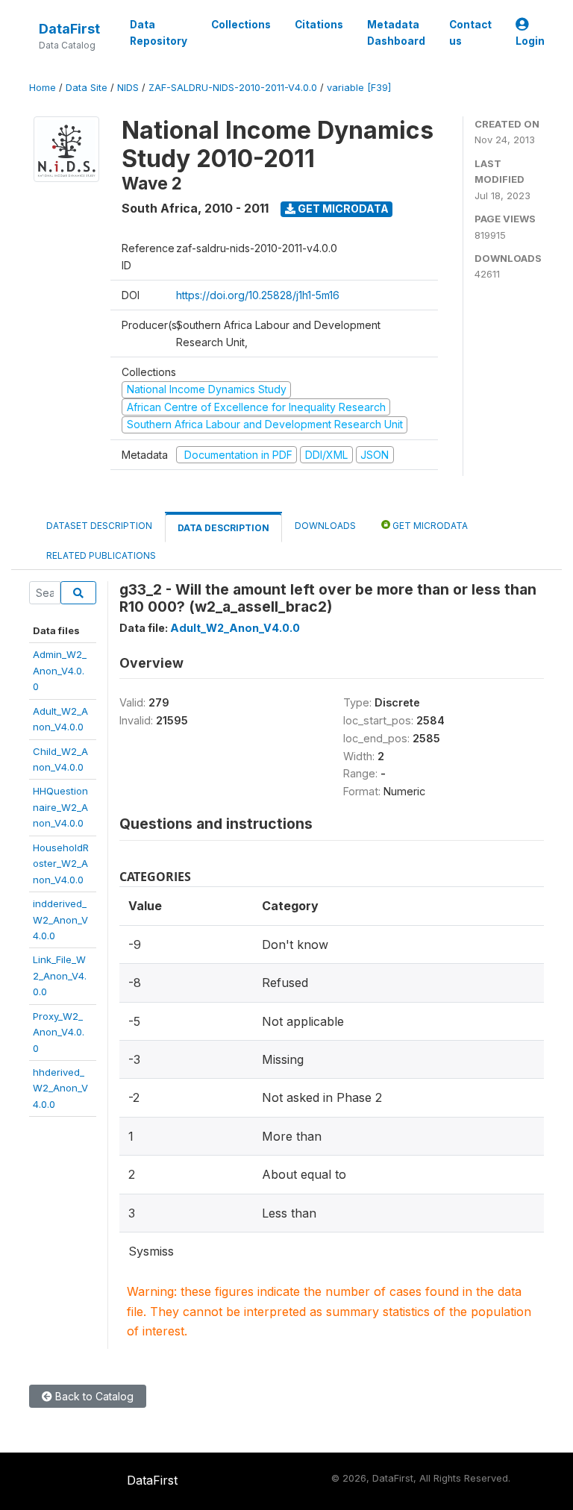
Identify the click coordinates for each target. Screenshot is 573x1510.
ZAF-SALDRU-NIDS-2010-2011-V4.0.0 (232, 87)
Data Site (86, 87)
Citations (319, 25)
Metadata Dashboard (396, 33)
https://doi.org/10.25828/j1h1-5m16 (257, 295)
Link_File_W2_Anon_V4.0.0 (60, 975)
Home (42, 87)
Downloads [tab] (325, 525)
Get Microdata (342, 208)
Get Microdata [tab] (429, 525)
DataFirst (69, 29)
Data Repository (158, 33)
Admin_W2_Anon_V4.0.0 (60, 670)
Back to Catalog (93, 1396)
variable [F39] (359, 87)
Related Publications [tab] (101, 555)
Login (530, 41)
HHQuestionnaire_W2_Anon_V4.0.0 (60, 807)
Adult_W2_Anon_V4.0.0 (235, 627)
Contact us (470, 33)
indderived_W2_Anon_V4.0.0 (60, 919)
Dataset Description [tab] (99, 525)
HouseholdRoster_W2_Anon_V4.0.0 (61, 864)
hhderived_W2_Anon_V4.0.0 (60, 1088)
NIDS (128, 87)
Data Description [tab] (223, 527)
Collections (241, 25)
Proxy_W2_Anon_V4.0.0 (58, 1032)
